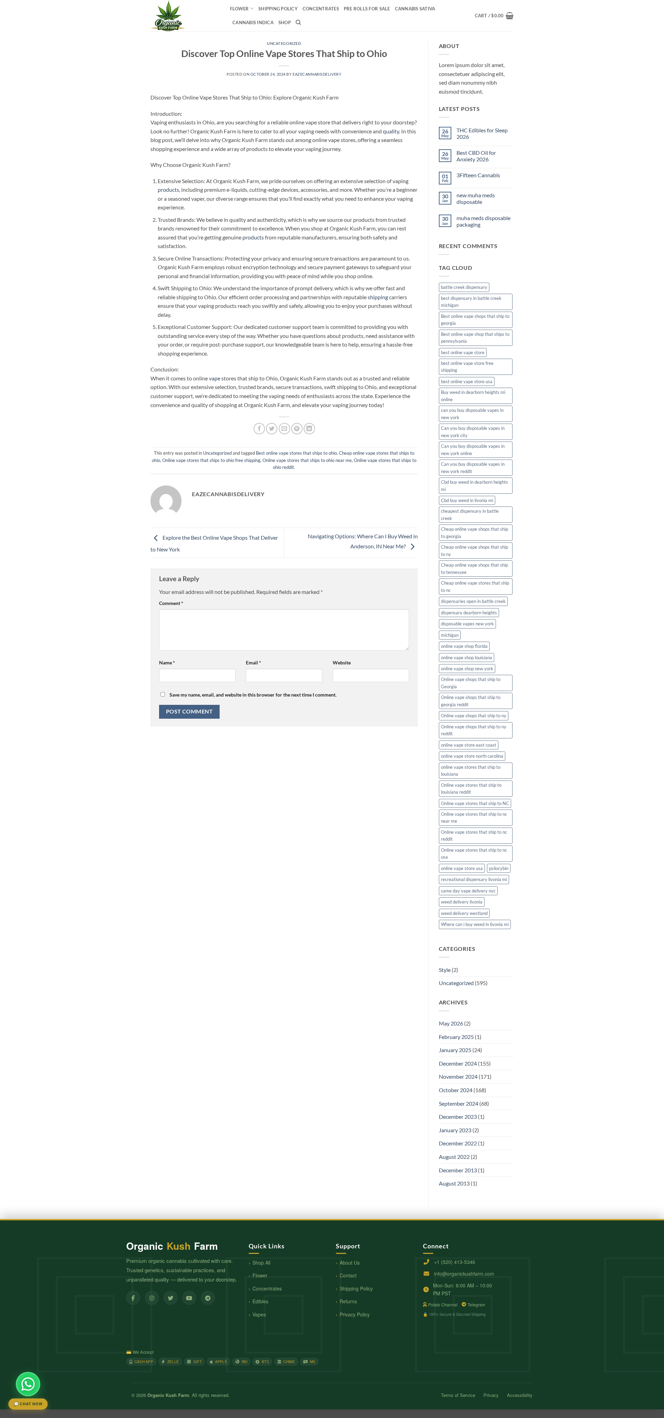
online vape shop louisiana (466, 657)
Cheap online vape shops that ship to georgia (474, 532)
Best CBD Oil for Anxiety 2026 (476, 155)
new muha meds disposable (475, 198)
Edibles (260, 1301)
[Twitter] (170, 1298)
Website (342, 662)
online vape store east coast (468, 745)
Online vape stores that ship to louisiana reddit (471, 788)
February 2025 (456, 1036)
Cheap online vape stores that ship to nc (475, 586)
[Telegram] (208, 1298)
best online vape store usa (466, 381)
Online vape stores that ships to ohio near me (307, 460)
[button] (494, 15)
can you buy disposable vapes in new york (472, 413)
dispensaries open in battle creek (473, 601)
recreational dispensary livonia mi (474, 879)
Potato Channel (443, 1304)
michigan (450, 635)
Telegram (476, 1304)
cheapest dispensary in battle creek (470, 514)
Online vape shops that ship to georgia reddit (470, 700)
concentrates (321, 8)
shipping (378, 297)
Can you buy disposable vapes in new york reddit (473, 467)
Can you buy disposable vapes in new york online (473, 449)
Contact (348, 1275)
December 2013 (458, 1170)
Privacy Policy (355, 1314)
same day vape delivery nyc (468, 891)
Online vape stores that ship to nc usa (474, 853)
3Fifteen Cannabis (478, 175)
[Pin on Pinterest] (297, 428)
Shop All (261, 1262)
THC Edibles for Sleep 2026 (482, 133)
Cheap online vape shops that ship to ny (474, 550)
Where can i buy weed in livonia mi (475, 924)
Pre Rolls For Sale (367, 8)
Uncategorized (284, 43)
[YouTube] (189, 1298)
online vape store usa (462, 868)
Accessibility (520, 1395)
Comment (171, 603)
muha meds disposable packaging (483, 221)
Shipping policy (278, 8)
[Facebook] (133, 1298)
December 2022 (458, 1143)
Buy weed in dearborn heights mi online (473, 395)
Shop (284, 22)
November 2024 (458, 1076)
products (168, 189)
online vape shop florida (464, 646)
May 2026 (451, 1023)
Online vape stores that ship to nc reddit (474, 835)
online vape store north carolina (472, 756)
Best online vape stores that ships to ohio (296, 453)
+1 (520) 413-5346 (454, 1261)
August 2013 (454, 1183)
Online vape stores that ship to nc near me (474, 817)
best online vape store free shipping (467, 366)
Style (445, 969)
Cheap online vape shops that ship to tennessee (474, 568)
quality (391, 131)
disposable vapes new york (467, 623)
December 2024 (458, 1063)
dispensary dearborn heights (469, 612)
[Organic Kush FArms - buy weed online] (185, 15)
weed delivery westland (464, 913)
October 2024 (455, 1090)
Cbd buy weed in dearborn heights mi (474, 485)
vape (214, 378)
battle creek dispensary (464, 287)
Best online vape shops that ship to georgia (475, 319)
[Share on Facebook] (259, 428)
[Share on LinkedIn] (309, 428)
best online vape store (463, 352)
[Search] (298, 22)
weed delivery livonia (461, 902)
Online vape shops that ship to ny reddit (473, 730)
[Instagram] (152, 1298)
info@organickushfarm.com (464, 1273)
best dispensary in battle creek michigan (471, 301)
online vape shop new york (467, 668)
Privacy (491, 1395)
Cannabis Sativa (415, 8)
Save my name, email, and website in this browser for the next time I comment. (252, 695)
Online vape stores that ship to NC (475, 803)
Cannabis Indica (253, 22)
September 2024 (458, 1103)
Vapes (259, 1314)
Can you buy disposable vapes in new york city (473, 431)
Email (253, 662)
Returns (348, 1301)
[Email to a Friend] (284, 428)
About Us (350, 1262)
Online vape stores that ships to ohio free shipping (211, 460)
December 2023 (458, 1116)
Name (167, 662)
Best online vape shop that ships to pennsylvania (475, 337)
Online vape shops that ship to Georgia (470, 683)
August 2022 (454, 1156)
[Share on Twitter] (271, 428)
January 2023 (455, 1130)
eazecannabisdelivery (317, 74)
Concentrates (267, 1288)
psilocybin (498, 868)
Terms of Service (458, 1395)
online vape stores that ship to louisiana (470, 770)
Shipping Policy (356, 1288)
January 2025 (455, 1050)
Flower (239, 8)
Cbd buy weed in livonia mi (467, 500)
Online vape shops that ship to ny (473, 715)
